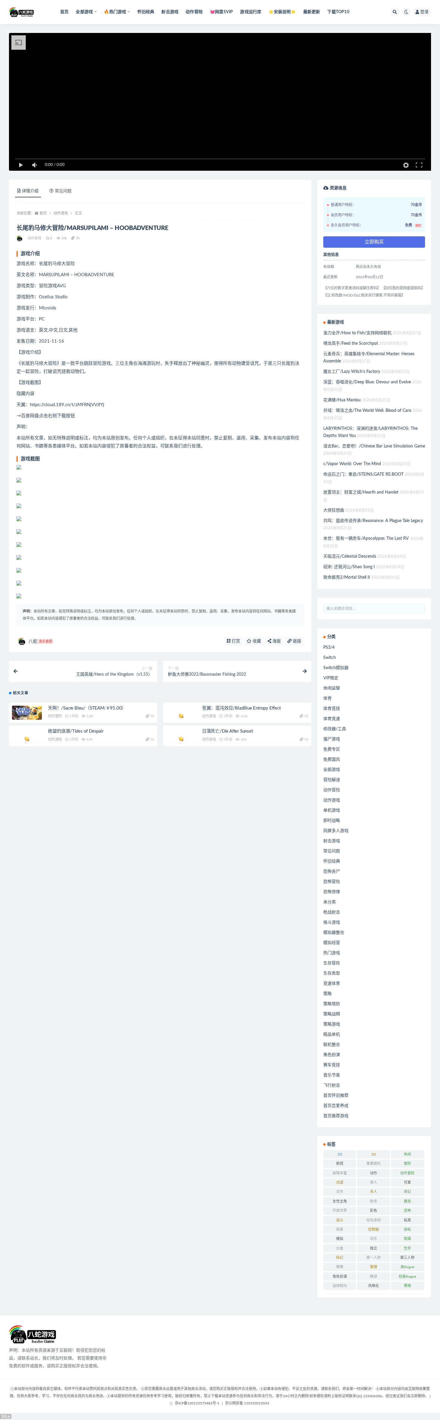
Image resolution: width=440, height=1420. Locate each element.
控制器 (373, 1229)
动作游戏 (61, 213)
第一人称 (373, 1257)
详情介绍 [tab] (30, 191)
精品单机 (331, 1034)
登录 (424, 12)
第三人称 (407, 1257)
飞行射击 (331, 1085)
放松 (407, 1229)
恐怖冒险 (331, 882)
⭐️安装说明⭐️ (282, 12)
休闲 (407, 1154)
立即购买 (374, 242)
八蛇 (40, 641)
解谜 (373, 1276)
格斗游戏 (331, 922)
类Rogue (407, 1267)
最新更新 (311, 12)
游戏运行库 (250, 12)
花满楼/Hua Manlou (342, 400)
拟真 (407, 1220)
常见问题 (331, 851)
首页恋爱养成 (335, 1106)
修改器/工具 (334, 729)
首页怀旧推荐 (335, 1096)
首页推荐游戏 (335, 1116)
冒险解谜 (331, 780)
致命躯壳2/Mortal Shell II (346, 577)
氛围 (407, 1239)
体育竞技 (331, 709)
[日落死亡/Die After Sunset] (181, 740)
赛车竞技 (331, 1065)
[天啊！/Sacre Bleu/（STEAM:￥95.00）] (27, 713)
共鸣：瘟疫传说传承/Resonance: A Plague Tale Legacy (373, 521)
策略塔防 (331, 1004)
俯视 (339, 1163)
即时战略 (331, 821)
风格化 (373, 1286)
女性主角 (340, 1201)
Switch (329, 658)
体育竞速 (331, 719)
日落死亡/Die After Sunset (227, 731)
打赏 (235, 641)
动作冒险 (194, 12)
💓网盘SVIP (221, 12)
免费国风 (331, 759)
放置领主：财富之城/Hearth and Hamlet (360, 492)
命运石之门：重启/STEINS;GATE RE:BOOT (363, 474)
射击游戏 (169, 12)
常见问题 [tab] (63, 191)
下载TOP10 (338, 12)
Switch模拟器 (335, 668)
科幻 (339, 1257)
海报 (276, 641)
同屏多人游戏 (335, 831)
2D (339, 1154)
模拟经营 (331, 943)
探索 (339, 1229)
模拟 (339, 1239)
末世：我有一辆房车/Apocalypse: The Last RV (366, 538)
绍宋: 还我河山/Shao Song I (349, 567)
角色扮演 (331, 1055)
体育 (327, 698)
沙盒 (339, 1248)
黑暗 (407, 1286)
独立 (373, 1248)
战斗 (339, 1220)
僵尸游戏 (331, 739)
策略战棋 (331, 1014)
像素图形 (373, 1163)
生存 (407, 1248)
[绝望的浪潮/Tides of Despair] (27, 740)
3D (373, 1154)
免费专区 (331, 749)
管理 (373, 1267)
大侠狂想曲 (333, 510)
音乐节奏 (331, 1075)
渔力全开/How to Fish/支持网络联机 (357, 333)
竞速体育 (331, 984)
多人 (373, 1192)
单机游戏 (331, 810)
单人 (373, 1182)
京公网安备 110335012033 (247, 1403)
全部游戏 (331, 770)
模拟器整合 (333, 933)
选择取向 (340, 1286)
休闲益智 (331, 688)
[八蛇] (19, 238)
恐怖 (407, 1210)
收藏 (256, 641)
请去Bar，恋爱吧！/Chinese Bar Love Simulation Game (374, 446)
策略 (327, 994)
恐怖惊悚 (331, 892)
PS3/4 (329, 647)
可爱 (407, 1182)
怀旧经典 (145, 12)
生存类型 (331, 973)
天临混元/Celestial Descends (349, 556)
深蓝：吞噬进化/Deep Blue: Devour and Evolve (367, 382)
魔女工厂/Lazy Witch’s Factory (351, 372)
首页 (64, 12)
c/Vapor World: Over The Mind (352, 464)
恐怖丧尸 (331, 871)
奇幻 (407, 1192)
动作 (373, 1173)
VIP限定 (330, 678)
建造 (407, 1201)
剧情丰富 (340, 1173)
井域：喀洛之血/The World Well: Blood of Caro (367, 411)
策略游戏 (331, 1024)
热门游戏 (331, 953)
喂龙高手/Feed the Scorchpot (350, 343)
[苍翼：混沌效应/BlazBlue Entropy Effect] (181, 717)
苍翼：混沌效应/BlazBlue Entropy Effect (241, 708)
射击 (373, 1201)
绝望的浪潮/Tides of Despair (76, 731)
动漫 (339, 1182)
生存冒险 (331, 963)
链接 (296, 641)
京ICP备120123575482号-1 (197, 1403)
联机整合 (331, 1045)
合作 (339, 1192)
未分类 (329, 902)
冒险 (407, 1163)
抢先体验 (373, 1220)
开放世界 (340, 1210)
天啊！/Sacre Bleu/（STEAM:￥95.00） (87, 708)
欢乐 (373, 1239)
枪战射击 (331, 912)
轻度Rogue (407, 1276)
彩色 (373, 1210)
